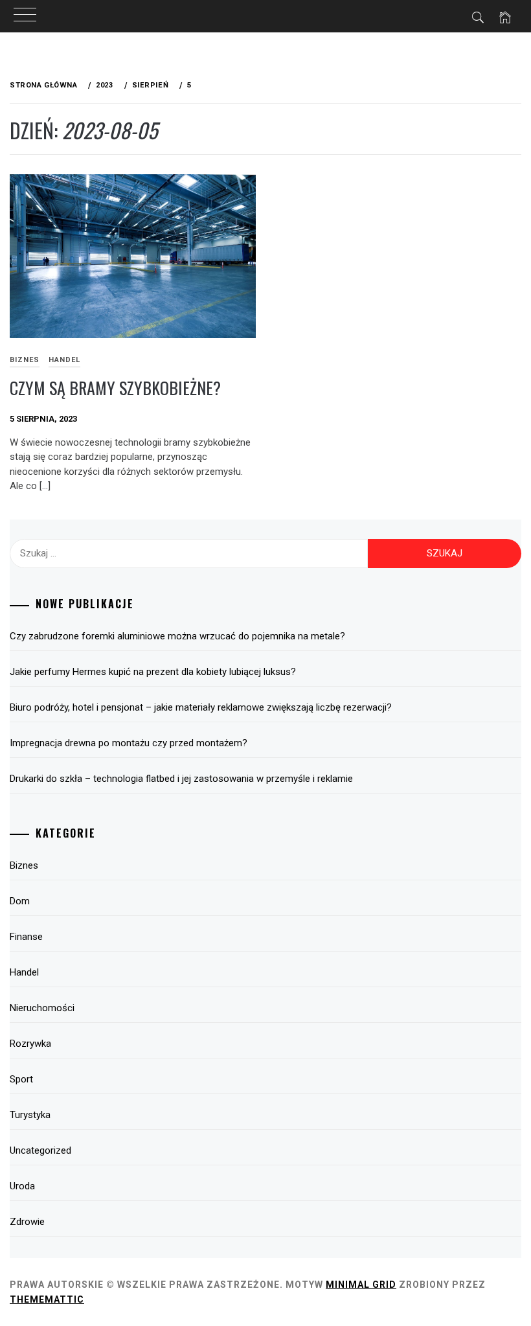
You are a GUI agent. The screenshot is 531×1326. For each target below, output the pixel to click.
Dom (20, 901)
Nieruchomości (42, 1008)
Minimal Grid (361, 1284)
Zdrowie (27, 1222)
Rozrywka (30, 1043)
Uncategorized (40, 1150)
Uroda (22, 1186)
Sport (21, 1079)
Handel (64, 360)
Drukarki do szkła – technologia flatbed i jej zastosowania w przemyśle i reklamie (181, 778)
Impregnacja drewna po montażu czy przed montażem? (128, 743)
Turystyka (30, 1115)
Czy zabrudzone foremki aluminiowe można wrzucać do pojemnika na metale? (177, 636)
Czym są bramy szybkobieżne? (115, 387)
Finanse (26, 937)
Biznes (24, 865)
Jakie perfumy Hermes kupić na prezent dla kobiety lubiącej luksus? (153, 672)
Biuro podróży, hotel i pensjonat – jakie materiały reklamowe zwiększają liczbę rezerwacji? (201, 707)
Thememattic (47, 1299)
